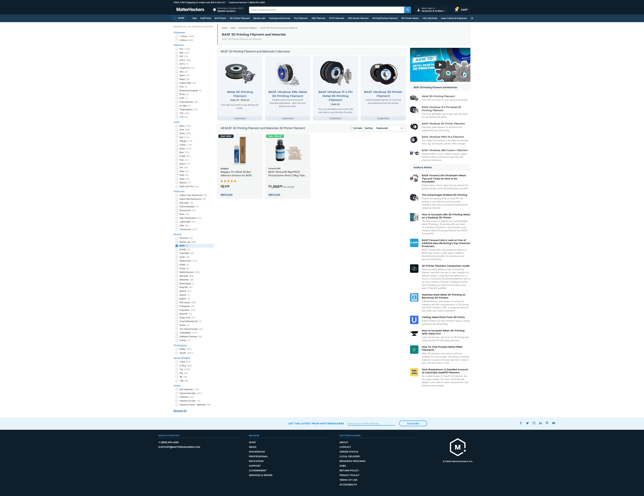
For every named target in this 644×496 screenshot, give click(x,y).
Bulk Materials (189, 389)
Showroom (257, 451)
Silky (184, 225)
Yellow (185, 144)
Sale (194, 18)
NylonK (184, 295)
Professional (258, 456)
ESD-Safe (186, 202)
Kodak (184, 264)
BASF (184, 245)
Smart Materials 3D (190, 321)
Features (179, 191)
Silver (184, 178)
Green (185, 148)
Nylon (184, 75)
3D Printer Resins (410, 18)
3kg (183, 373)
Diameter (179, 32)
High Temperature (190, 218)
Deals (177, 385)
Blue (184, 152)
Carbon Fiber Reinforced (193, 195)
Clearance (186, 397)
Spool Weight (182, 357)
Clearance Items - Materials (194, 404)
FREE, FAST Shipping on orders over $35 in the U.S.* (200, 2)
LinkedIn (540, 423)
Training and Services (279, 18)
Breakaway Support (190, 90)
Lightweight (187, 221)
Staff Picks (205, 18)
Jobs (342, 465)
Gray (184, 129)
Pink (184, 160)
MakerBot (186, 279)
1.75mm (186, 36)
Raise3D (185, 313)
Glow (184, 214)
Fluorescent (187, 210)
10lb (183, 380)
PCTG (184, 64)
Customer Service (237, 2)
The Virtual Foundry (191, 329)
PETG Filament (336, 18)
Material (179, 45)
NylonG (185, 291)
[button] (228, 9)
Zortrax (185, 340)
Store (233, 28)
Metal (184, 79)
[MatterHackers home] (190, 10)
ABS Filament (318, 18)
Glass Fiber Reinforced (192, 199)
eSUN (184, 257)
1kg (184, 369)
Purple (184, 156)
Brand (177, 234)
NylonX (184, 298)
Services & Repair (260, 475)
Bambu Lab (259, 18)
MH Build (186, 276)
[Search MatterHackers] (407, 10)
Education (256, 461)
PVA (183, 86)
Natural (185, 182)
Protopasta (187, 306)
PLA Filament (301, 18)
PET (183, 56)
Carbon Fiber (187, 83)
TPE (183, 117)
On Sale (358, 128)
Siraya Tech (187, 317)
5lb (183, 377)
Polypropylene (188, 109)
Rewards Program (352, 461)
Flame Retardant (189, 206)
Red (184, 137)
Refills (185, 349)
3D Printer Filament (240, 18)
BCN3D (184, 249)
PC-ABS (185, 105)
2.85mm (186, 40)
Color (177, 122)
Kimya (184, 268)
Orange (185, 141)
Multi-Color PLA (189, 186)
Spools (186, 353)
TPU (184, 113)
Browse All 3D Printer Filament (193, 26)
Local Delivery (349, 456)
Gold (184, 175)
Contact (345, 447)
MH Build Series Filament (385, 18)
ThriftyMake (188, 332)
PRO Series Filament (358, 18)
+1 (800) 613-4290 (256, 2)
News (252, 447)
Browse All (180, 410)
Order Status (348, 451)
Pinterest (547, 423)
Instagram (534, 423)
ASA (183, 71)
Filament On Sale (189, 401)
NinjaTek (186, 287)
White (185, 133)
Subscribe (413, 423)
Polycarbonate (188, 102)
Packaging (180, 345)
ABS (184, 52)
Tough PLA (187, 68)
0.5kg (185, 361)
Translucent (188, 229)
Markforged (186, 283)
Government (257, 470)
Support (255, 465)
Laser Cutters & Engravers (454, 18)
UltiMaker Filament (190, 336)
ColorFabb (186, 253)
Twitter (527, 423)
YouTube (553, 423)
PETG (185, 60)
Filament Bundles (190, 393)
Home (224, 28)
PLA (185, 49)
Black (185, 126)
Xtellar (184, 325)
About (343, 442)
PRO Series (187, 302)
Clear (184, 171)
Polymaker (187, 310)
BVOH (184, 94)
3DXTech (186, 238)
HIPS (183, 98)
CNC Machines (429, 18)
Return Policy (349, 470)
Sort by (368, 128)
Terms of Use (348, 479)
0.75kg (185, 365)
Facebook (521, 423)
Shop (252, 442)
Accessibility (348, 484)
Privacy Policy (349, 475)
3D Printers (220, 18)
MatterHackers (189, 272)
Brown (184, 163)
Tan (183, 167)
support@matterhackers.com (179, 447)
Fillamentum (188, 260)
